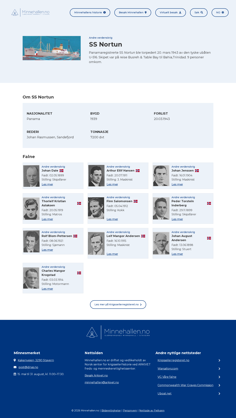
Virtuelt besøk (169, 12)
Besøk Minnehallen (131, 12)
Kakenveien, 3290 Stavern (36, 360)
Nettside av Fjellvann (151, 410)
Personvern (130, 410)
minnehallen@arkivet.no (102, 382)
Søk (197, 12)
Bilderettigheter (111, 410)
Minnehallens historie (88, 12)
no (218, 12)
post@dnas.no (28, 367)
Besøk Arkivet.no (96, 375)
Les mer (47, 184)
